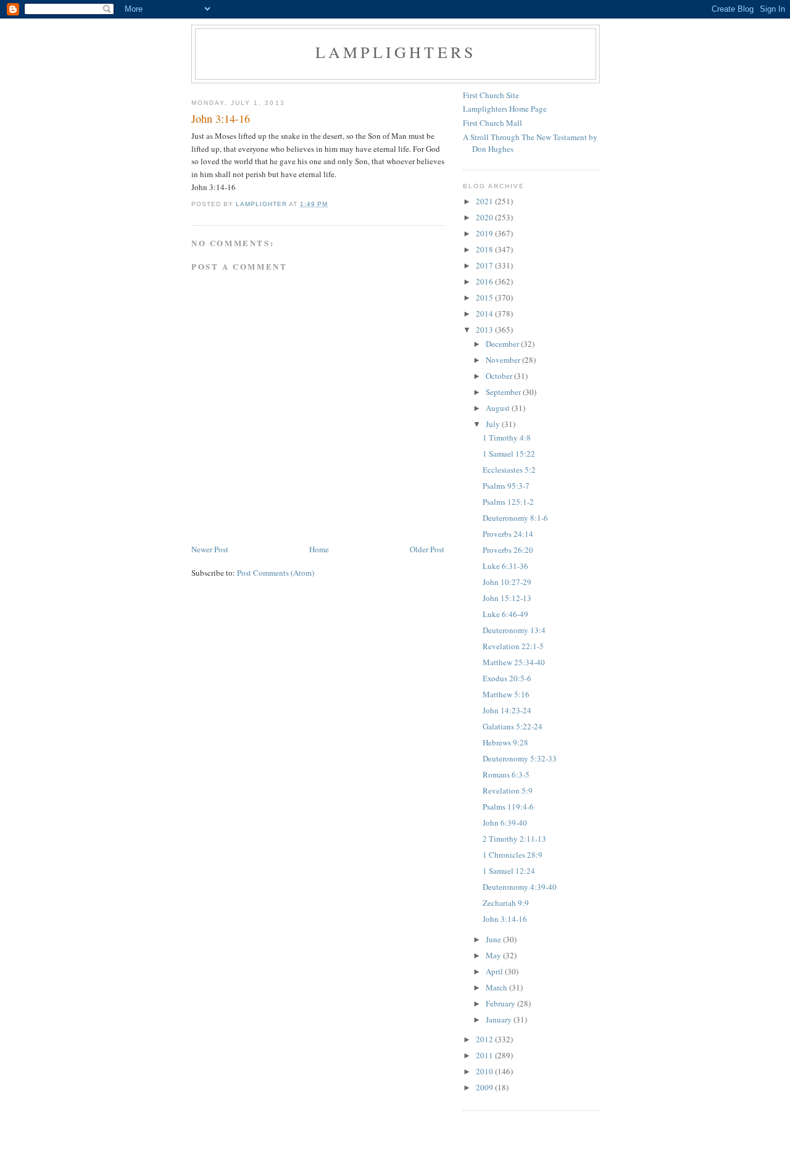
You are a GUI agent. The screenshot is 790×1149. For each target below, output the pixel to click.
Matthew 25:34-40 (514, 662)
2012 (485, 1039)
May (494, 955)
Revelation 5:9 (508, 790)
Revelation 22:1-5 (513, 646)
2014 (485, 313)
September (504, 391)
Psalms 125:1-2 (508, 501)
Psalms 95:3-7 (506, 485)
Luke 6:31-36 (505, 565)
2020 (485, 217)
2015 (485, 297)
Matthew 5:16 (506, 694)
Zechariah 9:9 (506, 902)
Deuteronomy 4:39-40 (520, 886)
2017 (485, 265)
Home (319, 549)
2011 (485, 1055)
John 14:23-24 (507, 710)
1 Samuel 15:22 (509, 453)
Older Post (427, 549)
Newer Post (209, 549)
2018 (485, 249)
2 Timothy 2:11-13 (514, 838)
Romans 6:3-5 (506, 774)
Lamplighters (395, 51)
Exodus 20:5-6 (507, 678)
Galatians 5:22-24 (513, 726)
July (494, 423)
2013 (485, 329)
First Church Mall (492, 122)
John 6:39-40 (505, 822)
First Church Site (491, 95)
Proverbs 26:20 (508, 549)
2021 (485, 201)
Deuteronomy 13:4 (514, 630)
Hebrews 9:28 (505, 742)
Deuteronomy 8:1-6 (515, 517)
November (504, 359)
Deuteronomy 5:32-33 (520, 758)
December (503, 343)
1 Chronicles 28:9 (513, 854)
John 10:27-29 (507, 581)
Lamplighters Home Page (505, 108)
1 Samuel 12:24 (509, 870)
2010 (485, 1071)
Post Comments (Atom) (275, 572)
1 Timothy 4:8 (507, 437)
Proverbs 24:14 (508, 533)
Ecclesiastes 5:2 (509, 469)
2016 (485, 281)
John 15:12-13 (507, 598)
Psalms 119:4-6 (508, 806)
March (497, 987)
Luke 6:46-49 (505, 614)
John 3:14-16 (505, 918)
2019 (485, 233)
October (500, 375)
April (495, 971)
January (500, 1019)
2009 (485, 1087)
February (501, 1003)
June (494, 939)
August (499, 407)
